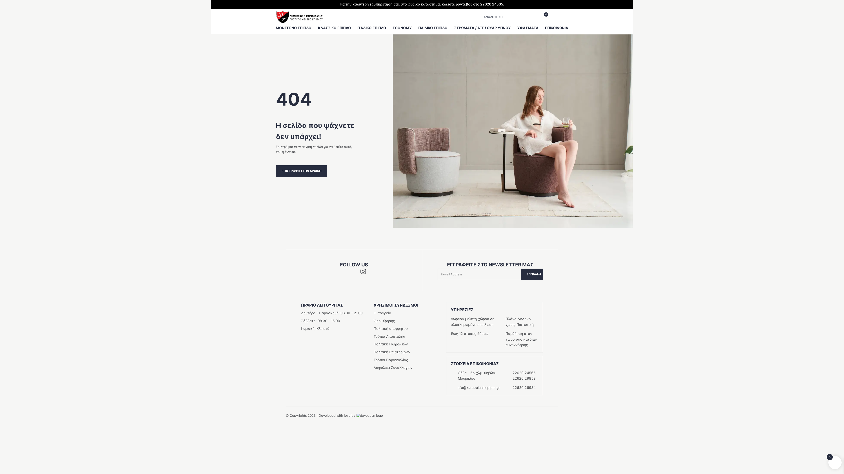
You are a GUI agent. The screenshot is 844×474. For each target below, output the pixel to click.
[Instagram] (363, 273)
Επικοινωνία (556, 28)
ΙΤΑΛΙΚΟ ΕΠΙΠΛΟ (371, 28)
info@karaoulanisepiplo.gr (478, 387)
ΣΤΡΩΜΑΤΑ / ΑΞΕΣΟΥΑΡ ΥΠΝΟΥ (482, 28)
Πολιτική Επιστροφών (392, 352)
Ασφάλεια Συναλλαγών (393, 367)
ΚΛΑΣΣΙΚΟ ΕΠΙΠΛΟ (334, 28)
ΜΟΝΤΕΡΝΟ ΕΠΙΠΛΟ (293, 28)
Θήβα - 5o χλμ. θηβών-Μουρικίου (477, 376)
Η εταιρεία (382, 313)
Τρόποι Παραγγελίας (391, 360)
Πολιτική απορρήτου (391, 328)
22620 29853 (524, 378)
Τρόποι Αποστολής (389, 336)
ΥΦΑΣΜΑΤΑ (527, 28)
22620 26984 (524, 387)
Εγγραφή (534, 274)
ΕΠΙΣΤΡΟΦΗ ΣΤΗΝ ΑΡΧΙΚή (301, 171)
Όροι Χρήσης (384, 321)
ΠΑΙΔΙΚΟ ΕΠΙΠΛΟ (432, 28)
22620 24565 (524, 373)
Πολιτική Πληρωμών (391, 344)
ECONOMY (402, 28)
